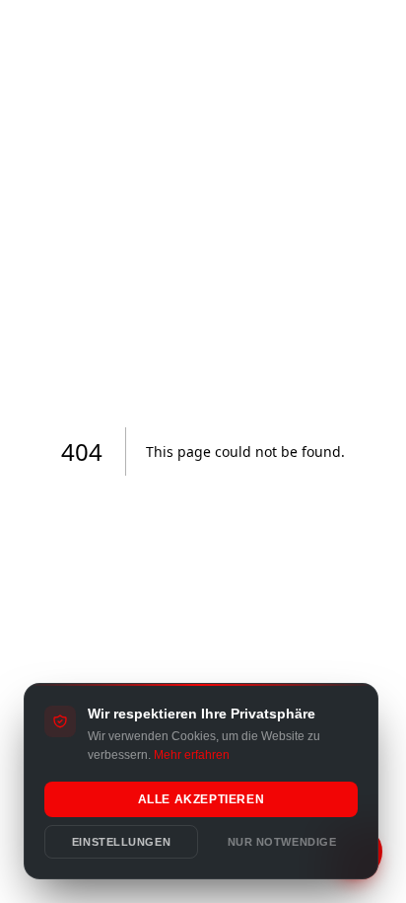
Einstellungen (121, 842)
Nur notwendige (282, 842)
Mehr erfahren (192, 755)
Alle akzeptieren (201, 799)
